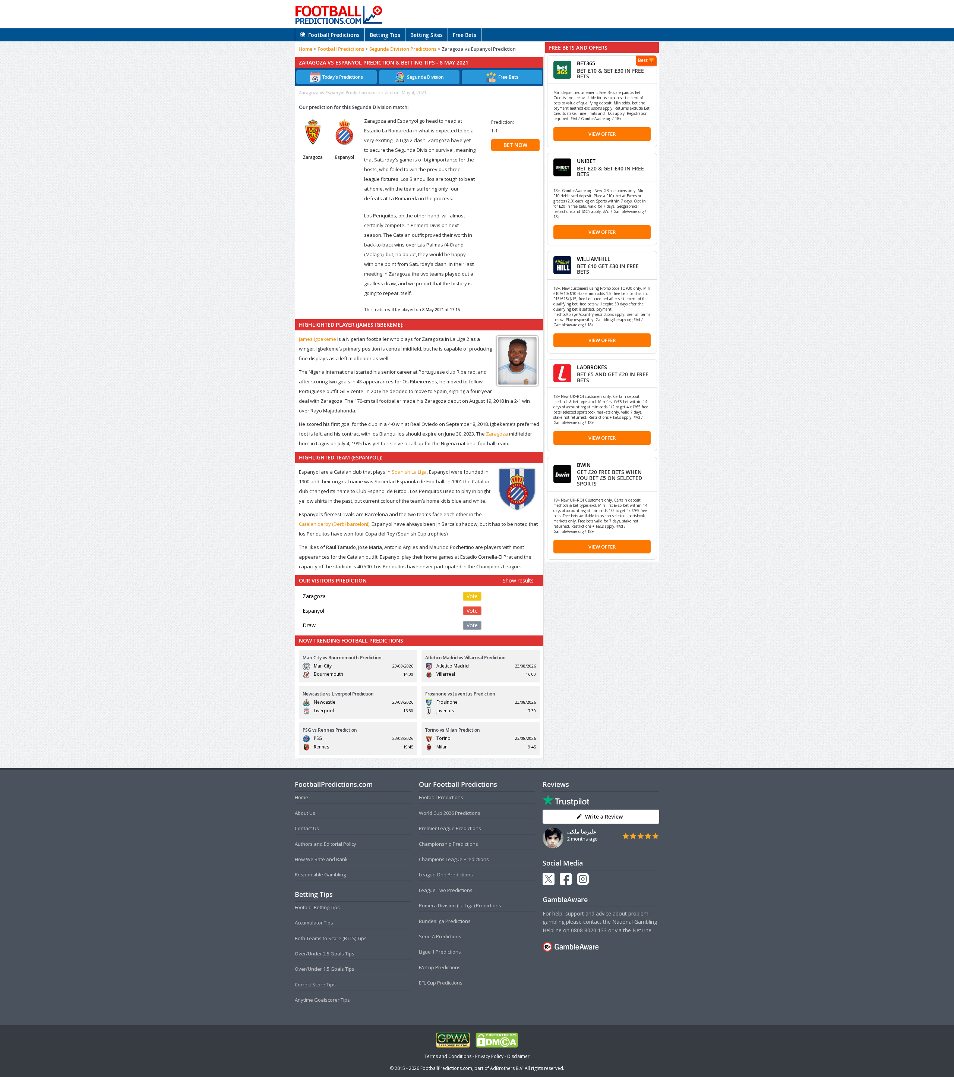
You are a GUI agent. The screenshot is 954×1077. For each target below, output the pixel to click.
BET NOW (515, 144)
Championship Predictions (448, 844)
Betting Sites (426, 34)
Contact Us (307, 828)
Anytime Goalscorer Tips (322, 999)
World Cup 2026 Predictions (449, 813)
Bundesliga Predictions (445, 921)
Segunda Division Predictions (402, 48)
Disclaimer (518, 1056)
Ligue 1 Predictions (440, 951)
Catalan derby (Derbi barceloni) (334, 524)
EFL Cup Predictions (440, 982)
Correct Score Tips (315, 984)
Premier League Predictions (450, 828)
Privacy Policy (489, 1056)
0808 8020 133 (589, 930)
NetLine (641, 930)
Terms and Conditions (447, 1056)
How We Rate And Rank (321, 859)
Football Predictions (334, 34)
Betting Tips (385, 34)
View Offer (602, 134)
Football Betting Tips (317, 907)
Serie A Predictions (440, 936)
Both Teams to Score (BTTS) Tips (331, 938)
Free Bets (464, 34)
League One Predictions (446, 874)
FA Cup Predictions (440, 967)
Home (305, 48)
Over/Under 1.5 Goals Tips (324, 968)
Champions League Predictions (454, 859)
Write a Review (604, 816)
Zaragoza (497, 433)
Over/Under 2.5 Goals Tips (324, 953)
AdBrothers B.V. (507, 1068)
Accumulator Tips (314, 922)
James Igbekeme (317, 339)
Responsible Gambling (320, 874)
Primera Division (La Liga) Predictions (460, 905)
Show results (518, 580)
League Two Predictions (446, 890)
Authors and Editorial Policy (325, 844)
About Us (305, 813)
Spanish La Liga (409, 471)
